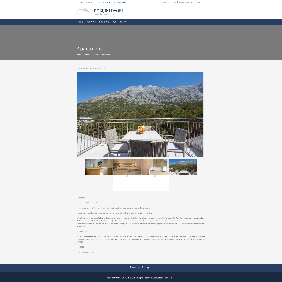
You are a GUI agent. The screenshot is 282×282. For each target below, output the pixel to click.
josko (86, 68)
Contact (198, 2)
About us (172, 2)
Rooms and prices (186, 2)
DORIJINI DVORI (108, 10)
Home (164, 2)
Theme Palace (169, 278)
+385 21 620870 (85, 2)
